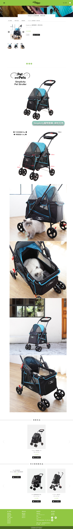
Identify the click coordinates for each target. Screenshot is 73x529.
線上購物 (9, 511)
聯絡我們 (38, 511)
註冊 (66, 2)
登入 (64, 2)
